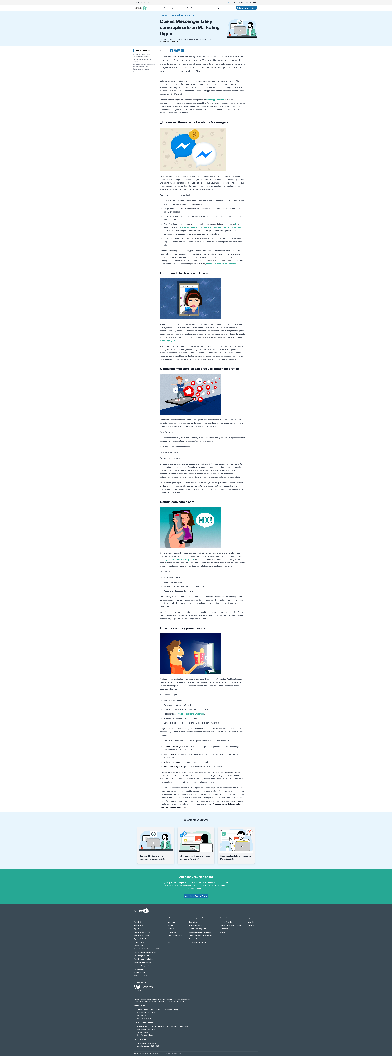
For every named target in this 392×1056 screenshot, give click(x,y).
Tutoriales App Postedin (197, 939)
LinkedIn (251, 922)
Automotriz (171, 925)
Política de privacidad (173, 1054)
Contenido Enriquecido (141, 966)
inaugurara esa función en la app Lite (178, 559)
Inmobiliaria (171, 922)
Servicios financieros (175, 935)
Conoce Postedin (238, 2)
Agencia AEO (138, 925)
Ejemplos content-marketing (198, 942)
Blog (217, 8)
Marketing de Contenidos (142, 962)
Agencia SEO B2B (140, 939)
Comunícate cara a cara (141, 69)
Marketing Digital (187, 15)
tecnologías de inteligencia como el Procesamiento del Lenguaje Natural (210, 227)
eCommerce (172, 932)
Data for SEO (138, 945)
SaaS (169, 942)
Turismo (170, 939)
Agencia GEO (138, 929)
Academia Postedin (195, 925)
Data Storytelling (139, 969)
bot (236, 224)
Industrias (190, 8)
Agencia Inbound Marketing (143, 959)
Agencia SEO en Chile (141, 935)
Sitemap (222, 932)
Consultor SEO (139, 942)
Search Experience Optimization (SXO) (147, 952)
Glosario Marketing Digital (197, 929)
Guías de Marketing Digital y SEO (200, 932)
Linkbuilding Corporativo (142, 956)
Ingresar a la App (251, 2)
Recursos (205, 8)
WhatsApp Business (215, 100)
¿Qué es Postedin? (226, 922)
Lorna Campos (175, 41)
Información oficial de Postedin (230, 925)
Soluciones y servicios (172, 8)
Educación (171, 929)
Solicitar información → (246, 8)
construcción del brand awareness (189, 714)
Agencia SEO (138, 922)
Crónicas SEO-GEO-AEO (169, 15)
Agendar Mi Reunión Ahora (196, 896)
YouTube (251, 925)
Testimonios (224, 929)
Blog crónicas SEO (195, 922)
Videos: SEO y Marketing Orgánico (200, 935)
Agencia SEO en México (142, 932)
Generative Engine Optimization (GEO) (147, 949)
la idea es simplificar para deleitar (221, 264)
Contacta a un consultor (142, 2)
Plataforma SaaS (139, 972)
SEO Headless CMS (140, 976)
